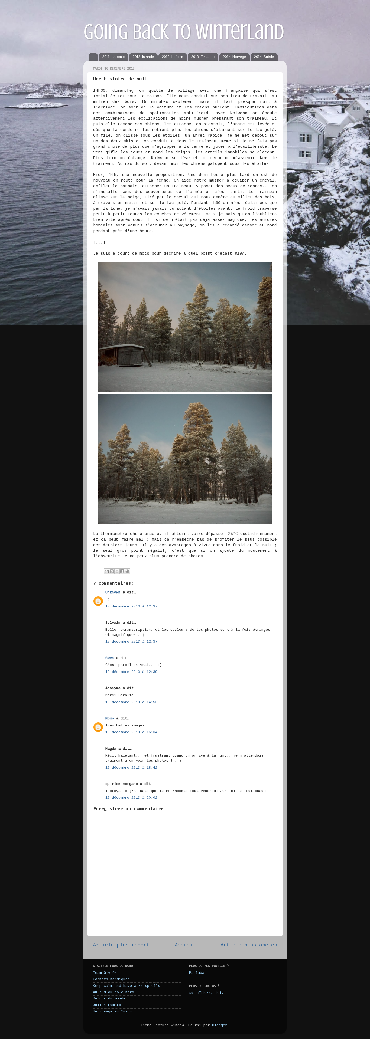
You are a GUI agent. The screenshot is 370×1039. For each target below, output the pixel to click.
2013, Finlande (203, 57)
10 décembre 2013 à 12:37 (131, 606)
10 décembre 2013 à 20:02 (131, 798)
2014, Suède (264, 57)
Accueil (185, 945)
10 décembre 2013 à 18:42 (131, 768)
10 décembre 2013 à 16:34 (131, 732)
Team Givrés (105, 973)
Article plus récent (121, 945)
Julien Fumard (107, 1005)
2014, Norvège (234, 57)
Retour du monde (109, 999)
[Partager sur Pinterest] (127, 571)
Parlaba (196, 973)
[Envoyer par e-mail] (106, 571)
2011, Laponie (113, 57)
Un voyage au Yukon (112, 1012)
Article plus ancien (248, 945)
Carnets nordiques (111, 979)
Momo (109, 718)
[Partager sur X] (117, 571)
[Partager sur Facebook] (122, 571)
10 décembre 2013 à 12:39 (131, 672)
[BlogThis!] (112, 571)
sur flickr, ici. (206, 993)
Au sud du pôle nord (113, 992)
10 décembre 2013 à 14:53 (131, 702)
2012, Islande (143, 57)
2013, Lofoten (172, 57)
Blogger (219, 1025)
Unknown (113, 592)
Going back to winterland (183, 32)
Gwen (109, 658)
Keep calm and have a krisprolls (126, 986)
